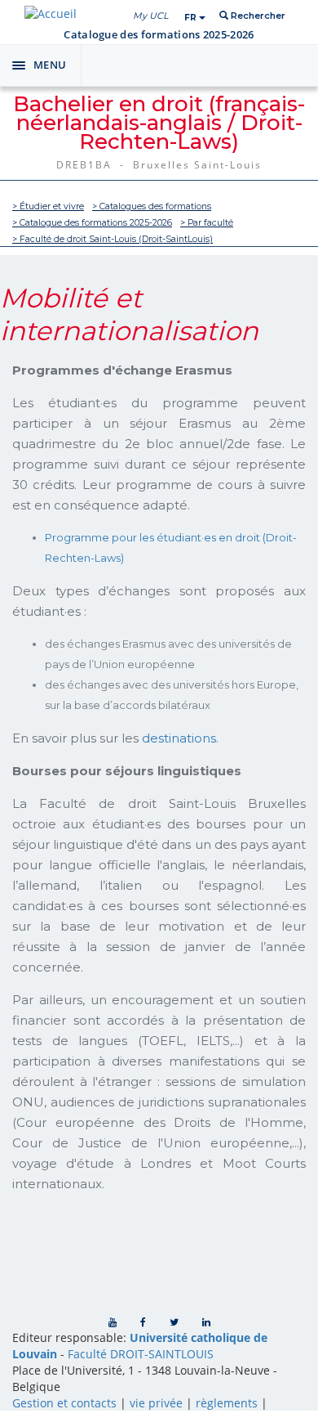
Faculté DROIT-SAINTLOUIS (141, 1354)
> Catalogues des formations (151, 206)
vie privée (156, 1403)
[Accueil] (50, 13)
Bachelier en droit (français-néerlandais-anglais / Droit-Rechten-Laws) (159, 123)
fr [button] (191, 17)
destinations (179, 738)
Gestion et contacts (64, 1403)
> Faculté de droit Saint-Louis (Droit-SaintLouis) (112, 239)
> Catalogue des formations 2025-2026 (92, 223)
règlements (227, 1403)
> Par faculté (206, 223)
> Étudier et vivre (48, 206)
